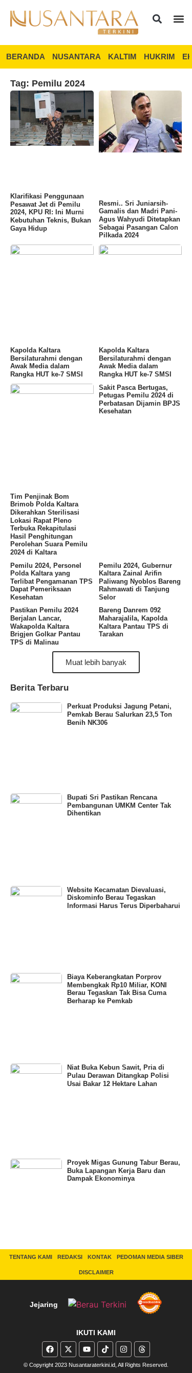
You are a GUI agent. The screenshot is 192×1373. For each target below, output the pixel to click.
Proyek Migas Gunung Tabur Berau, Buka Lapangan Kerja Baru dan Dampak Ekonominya (123, 1170)
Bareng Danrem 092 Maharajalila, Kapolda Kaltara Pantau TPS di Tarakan (133, 622)
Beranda (25, 56)
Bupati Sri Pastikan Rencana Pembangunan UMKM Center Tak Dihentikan (119, 805)
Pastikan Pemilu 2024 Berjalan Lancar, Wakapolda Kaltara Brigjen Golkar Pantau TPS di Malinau (45, 626)
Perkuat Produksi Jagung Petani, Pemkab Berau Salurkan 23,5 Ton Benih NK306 (119, 714)
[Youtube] (87, 1349)
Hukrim (159, 56)
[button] (156, 18)
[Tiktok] (105, 1349)
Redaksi (69, 1257)
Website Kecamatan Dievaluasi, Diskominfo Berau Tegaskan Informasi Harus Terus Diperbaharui (123, 898)
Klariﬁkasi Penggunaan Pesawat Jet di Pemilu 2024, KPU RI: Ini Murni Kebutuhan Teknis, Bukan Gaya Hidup (50, 212)
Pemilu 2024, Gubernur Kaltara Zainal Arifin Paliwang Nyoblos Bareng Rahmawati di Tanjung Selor (140, 581)
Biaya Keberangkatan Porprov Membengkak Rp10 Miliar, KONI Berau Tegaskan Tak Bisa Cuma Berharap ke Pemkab (117, 989)
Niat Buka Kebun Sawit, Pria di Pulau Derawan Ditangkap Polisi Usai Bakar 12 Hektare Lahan (118, 1075)
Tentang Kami (30, 1257)
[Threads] (142, 1349)
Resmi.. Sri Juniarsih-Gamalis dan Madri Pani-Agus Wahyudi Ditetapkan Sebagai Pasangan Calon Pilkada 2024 (139, 219)
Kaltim (122, 56)
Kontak (100, 1257)
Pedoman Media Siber (150, 1257)
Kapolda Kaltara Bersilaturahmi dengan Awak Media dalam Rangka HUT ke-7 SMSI (46, 362)
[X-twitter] (68, 1349)
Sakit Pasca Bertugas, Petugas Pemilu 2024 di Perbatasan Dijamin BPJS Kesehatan (139, 399)
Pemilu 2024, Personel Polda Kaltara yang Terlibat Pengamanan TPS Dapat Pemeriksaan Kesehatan (51, 581)
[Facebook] (50, 1349)
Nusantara (76, 56)
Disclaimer (96, 1272)
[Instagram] (124, 1349)
